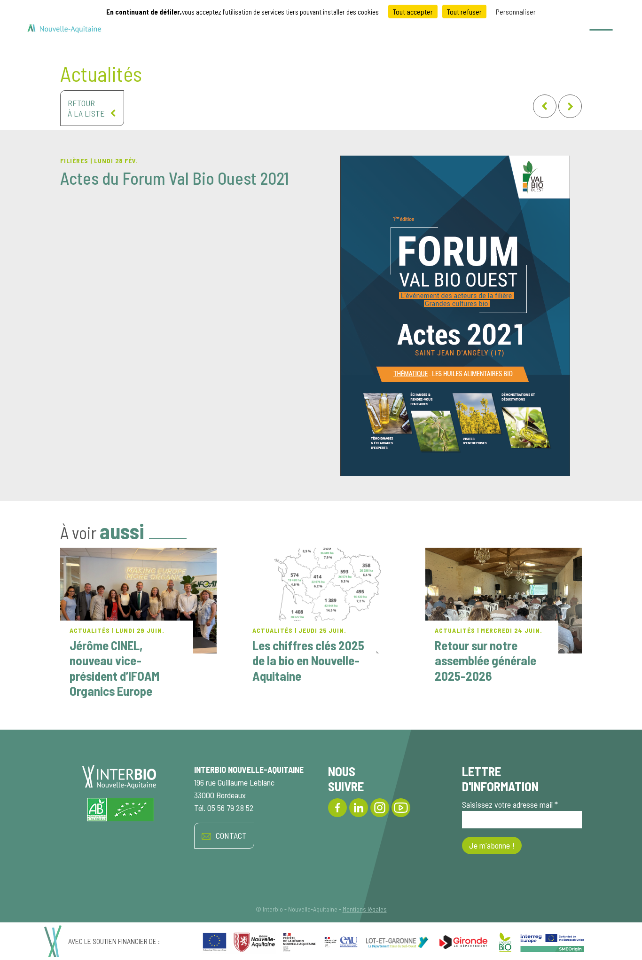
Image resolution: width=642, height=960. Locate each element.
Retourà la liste (86, 108)
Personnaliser (516, 11)
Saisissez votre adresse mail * (510, 804)
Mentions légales (365, 909)
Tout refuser (464, 11)
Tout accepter (413, 11)
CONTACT (231, 835)
